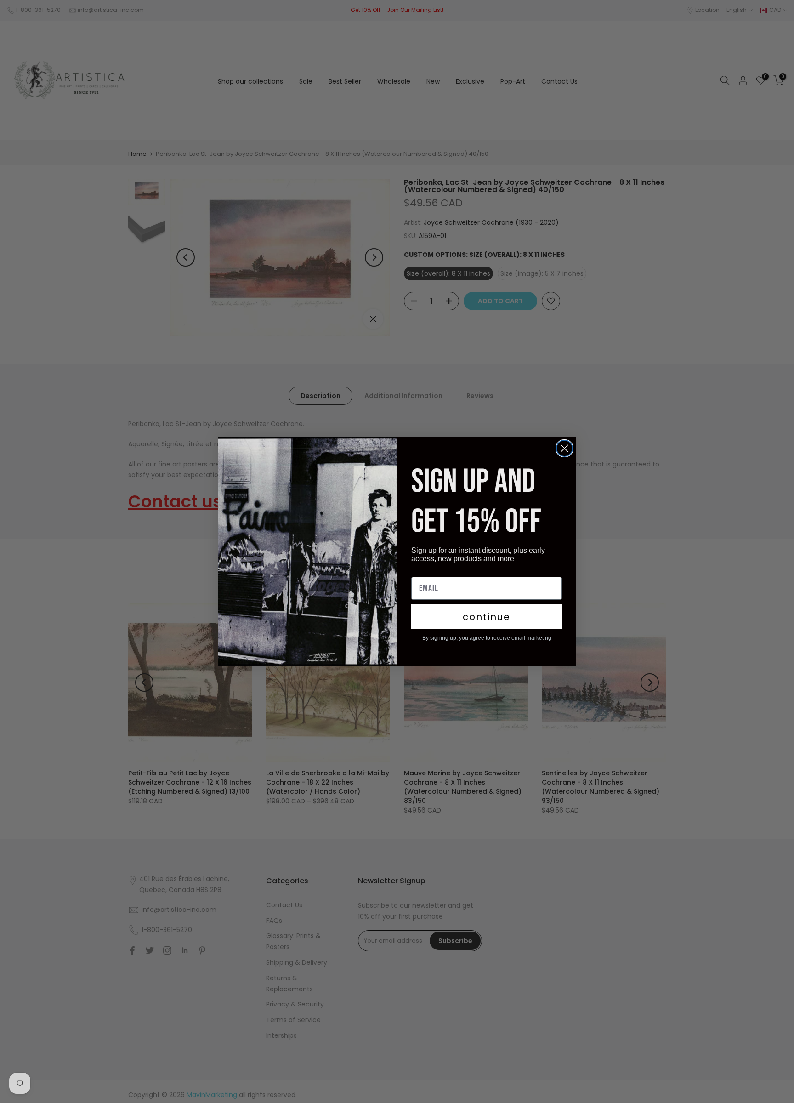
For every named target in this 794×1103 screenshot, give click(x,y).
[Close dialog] (564, 448)
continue (486, 616)
